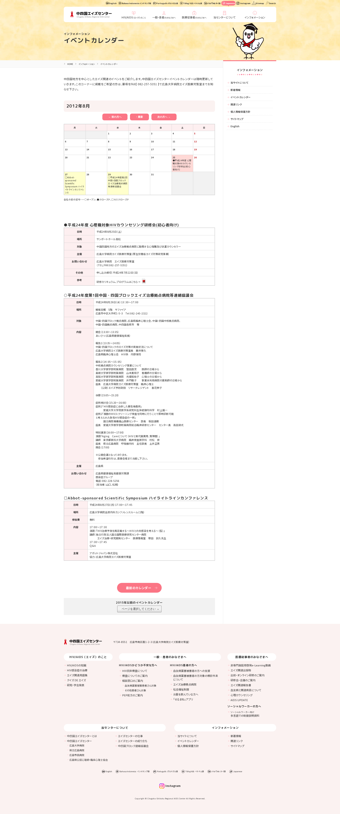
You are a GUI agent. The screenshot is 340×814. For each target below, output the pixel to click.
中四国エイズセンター (79, 741)
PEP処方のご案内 (132, 695)
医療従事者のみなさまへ (251, 657)
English (113, 3)
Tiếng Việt (192, 3)
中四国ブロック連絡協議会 (133, 746)
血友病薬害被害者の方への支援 (191, 671)
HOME (70, 63)
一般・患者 (164, 17)
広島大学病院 (76, 745)
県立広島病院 (76, 750)
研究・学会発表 (75, 685)
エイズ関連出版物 (241, 670)
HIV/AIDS (133, 17)
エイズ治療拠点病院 (184, 684)
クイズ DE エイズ (76, 680)
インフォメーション (255, 17)
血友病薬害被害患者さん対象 (140, 685)
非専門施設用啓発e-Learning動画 (251, 665)
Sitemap (260, 3)
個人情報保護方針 (240, 111)
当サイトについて (240, 82)
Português (167, 3)
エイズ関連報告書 (241, 685)
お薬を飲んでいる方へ (185, 694)
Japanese (230, 3)
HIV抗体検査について (134, 671)
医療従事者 (194, 17)
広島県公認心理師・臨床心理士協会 (88, 760)
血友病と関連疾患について (246, 690)
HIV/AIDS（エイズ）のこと (88, 657)
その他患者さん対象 (135, 690)
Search (272, 3)
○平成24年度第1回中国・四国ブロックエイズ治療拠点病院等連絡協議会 (118, 182)
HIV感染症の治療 (77, 670)
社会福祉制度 (181, 689)
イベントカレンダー (94, 40)
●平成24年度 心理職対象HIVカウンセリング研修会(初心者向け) (182, 165)
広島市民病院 (76, 755)
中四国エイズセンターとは (82, 736)
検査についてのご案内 (135, 676)
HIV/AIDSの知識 (76, 665)
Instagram (245, 3)
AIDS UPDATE (239, 700)
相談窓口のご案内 (132, 680)
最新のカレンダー (138, 588)
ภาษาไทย (213, 3)
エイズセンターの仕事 (130, 736)
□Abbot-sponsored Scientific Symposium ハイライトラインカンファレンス (74, 185)
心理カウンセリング (242, 695)
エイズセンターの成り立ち (132, 741)
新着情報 (235, 90)
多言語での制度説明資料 (245, 713)
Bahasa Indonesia (136, 3)
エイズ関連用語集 (77, 675)
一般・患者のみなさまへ (170, 657)
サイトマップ (237, 119)
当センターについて (224, 17)
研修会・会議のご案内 (243, 680)
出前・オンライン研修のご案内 (247, 675)
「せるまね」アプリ (183, 699)
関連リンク (236, 104)
